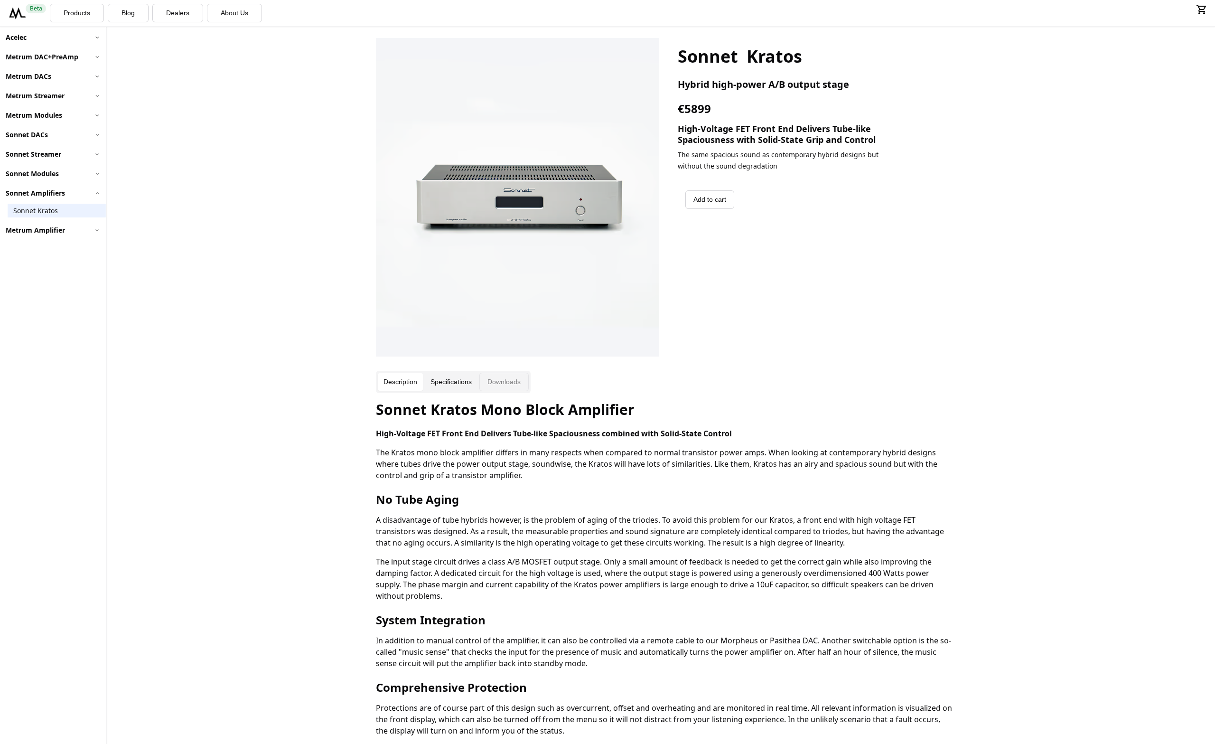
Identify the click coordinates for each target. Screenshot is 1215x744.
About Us (234, 13)
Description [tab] (400, 382)
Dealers (177, 13)
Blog (128, 13)
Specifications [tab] (451, 382)
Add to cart (709, 199)
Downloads (504, 382)
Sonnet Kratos (35, 210)
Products (77, 13)
